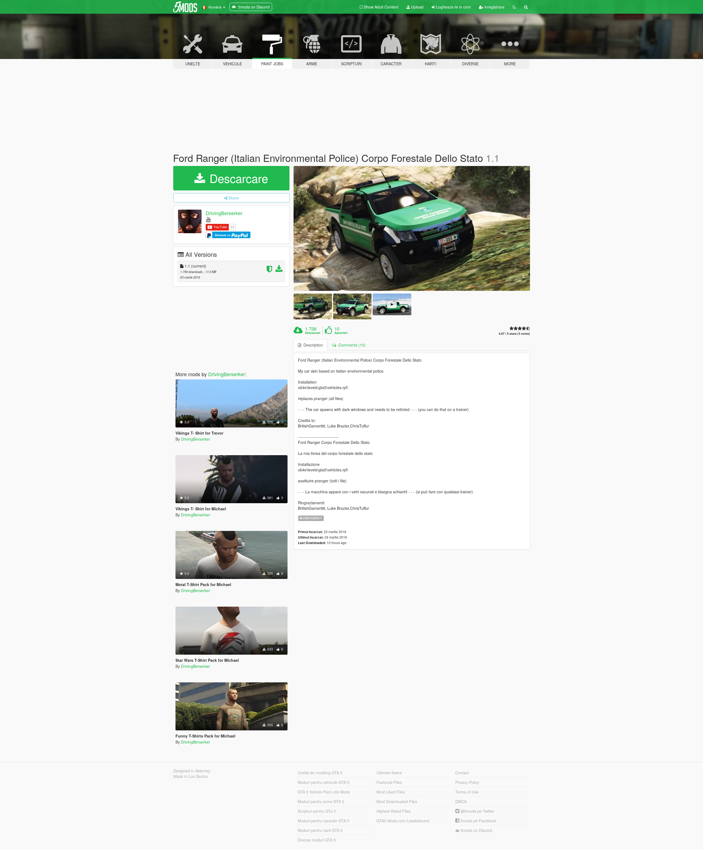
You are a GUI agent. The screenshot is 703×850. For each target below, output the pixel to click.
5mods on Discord (475, 830)
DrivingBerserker (224, 212)
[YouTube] (208, 219)
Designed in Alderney (191, 770)
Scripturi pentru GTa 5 (317, 811)
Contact (462, 772)
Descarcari (312, 332)
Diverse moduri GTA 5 (317, 840)
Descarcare (237, 178)
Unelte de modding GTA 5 (320, 772)
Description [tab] (312, 345)
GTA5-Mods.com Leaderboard (402, 820)
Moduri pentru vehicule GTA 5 (323, 782)
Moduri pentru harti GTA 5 (320, 830)
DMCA (461, 801)
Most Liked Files (390, 792)
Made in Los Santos (190, 776)
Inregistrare (493, 7)
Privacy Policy (467, 782)
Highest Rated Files (393, 811)
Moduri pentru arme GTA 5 (321, 801)
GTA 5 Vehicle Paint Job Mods (324, 792)
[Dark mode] (514, 7)
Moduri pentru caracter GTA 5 (323, 820)
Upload (416, 7)
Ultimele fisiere (389, 772)
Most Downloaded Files (396, 801)
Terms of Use (467, 792)
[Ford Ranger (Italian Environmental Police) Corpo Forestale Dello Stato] (412, 228)
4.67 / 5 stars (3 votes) (514, 333)
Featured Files (389, 782)
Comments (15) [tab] (351, 345)
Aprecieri (340, 332)
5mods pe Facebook (477, 820)
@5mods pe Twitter (476, 811)
